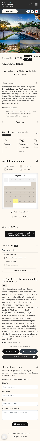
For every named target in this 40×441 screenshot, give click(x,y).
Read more (20, 122)
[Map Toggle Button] (28, 11)
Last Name (6, 392)
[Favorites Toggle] (36, 11)
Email (4, 400)
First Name (6, 383)
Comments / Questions (10, 408)
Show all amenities (20, 271)
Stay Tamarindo (26, 434)
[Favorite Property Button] (36, 18)
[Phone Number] (31, 4)
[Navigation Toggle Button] (36, 4)
